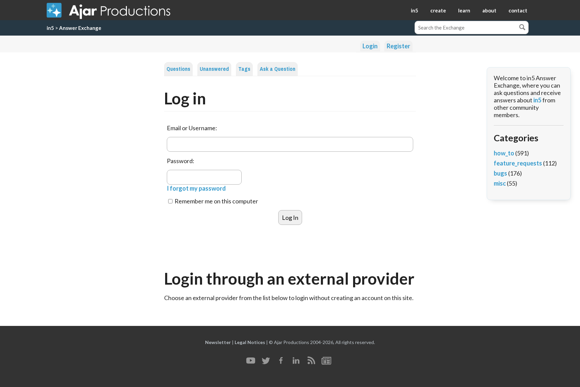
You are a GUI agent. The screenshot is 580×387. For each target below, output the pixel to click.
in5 (414, 10)
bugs (500, 173)
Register (398, 46)
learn (464, 10)
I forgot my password (196, 188)
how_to (504, 153)
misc (500, 183)
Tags (244, 69)
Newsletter (218, 342)
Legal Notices (250, 342)
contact (518, 10)
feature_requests (518, 163)
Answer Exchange (80, 28)
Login (370, 46)
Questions (178, 69)
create (438, 10)
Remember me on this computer (216, 201)
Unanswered (214, 69)
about (489, 10)
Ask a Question (277, 69)
